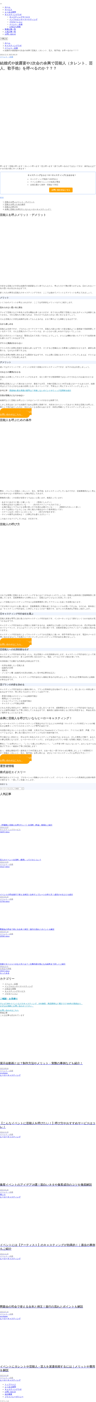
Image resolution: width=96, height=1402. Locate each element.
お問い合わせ (10, 34)
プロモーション (15, 22)
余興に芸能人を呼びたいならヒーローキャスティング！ (28, 209)
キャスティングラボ (13, 15)
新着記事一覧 (10, 29)
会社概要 (8, 1394)
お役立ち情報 (15, 27)
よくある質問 (10, 12)
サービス (8, 10)
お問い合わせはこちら (61, 190)
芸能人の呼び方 (11, 207)
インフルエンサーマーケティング (23, 19)
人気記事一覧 (10, 32)
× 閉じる (4, 39)
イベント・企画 (15, 24)
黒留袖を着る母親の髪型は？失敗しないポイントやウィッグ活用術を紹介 (40, 390)
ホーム (7, 7)
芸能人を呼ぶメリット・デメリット (20, 202)
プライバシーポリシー (14, 1397)
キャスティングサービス (19, 17)
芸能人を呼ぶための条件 (15, 204)
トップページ (10, 1384)
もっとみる (4, 973)
